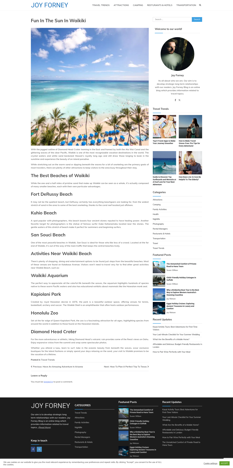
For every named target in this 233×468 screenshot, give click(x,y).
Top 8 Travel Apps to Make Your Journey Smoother (164, 142)
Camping (138, 5)
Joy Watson (171, 299)
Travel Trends (101, 5)
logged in (48, 381)
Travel (155, 243)
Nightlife (156, 219)
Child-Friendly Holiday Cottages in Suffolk (139, 422)
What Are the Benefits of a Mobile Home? (171, 339)
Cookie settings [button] (210, 463)
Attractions (121, 5)
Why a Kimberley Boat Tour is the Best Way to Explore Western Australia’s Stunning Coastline (183, 292)
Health (156, 214)
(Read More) (44, 427)
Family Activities (160, 209)
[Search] (200, 5)
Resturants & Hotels (159, 5)
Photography (158, 224)
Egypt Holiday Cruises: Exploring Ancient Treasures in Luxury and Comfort (180, 306)
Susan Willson (172, 270)
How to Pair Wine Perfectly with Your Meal (171, 352)
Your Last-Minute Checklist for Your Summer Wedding (176, 334)
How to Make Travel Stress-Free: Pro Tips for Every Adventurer (189, 143)
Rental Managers (160, 229)
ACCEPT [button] (224, 463)
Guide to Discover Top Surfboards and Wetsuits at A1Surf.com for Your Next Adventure (164, 181)
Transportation (186, 5)
